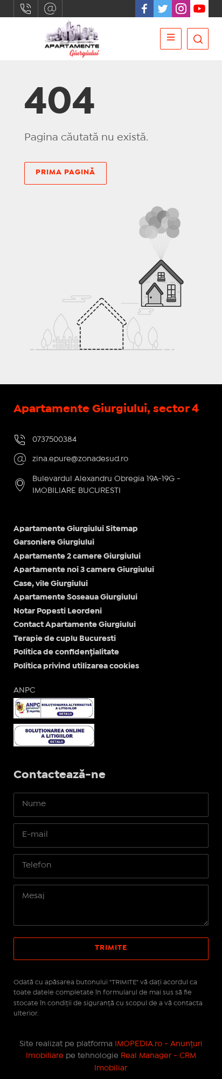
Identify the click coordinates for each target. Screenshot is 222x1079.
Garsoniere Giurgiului (53, 542)
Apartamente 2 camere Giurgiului (77, 556)
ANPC (24, 690)
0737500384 (26, 8)
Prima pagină (65, 172)
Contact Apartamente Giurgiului (74, 625)
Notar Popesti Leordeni (57, 611)
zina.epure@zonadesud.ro (50, 8)
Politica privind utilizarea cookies (76, 666)
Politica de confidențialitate (66, 652)
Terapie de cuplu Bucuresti (64, 639)
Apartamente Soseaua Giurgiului (75, 597)
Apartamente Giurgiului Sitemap (75, 529)
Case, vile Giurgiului (50, 584)
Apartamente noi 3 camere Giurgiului (83, 570)
